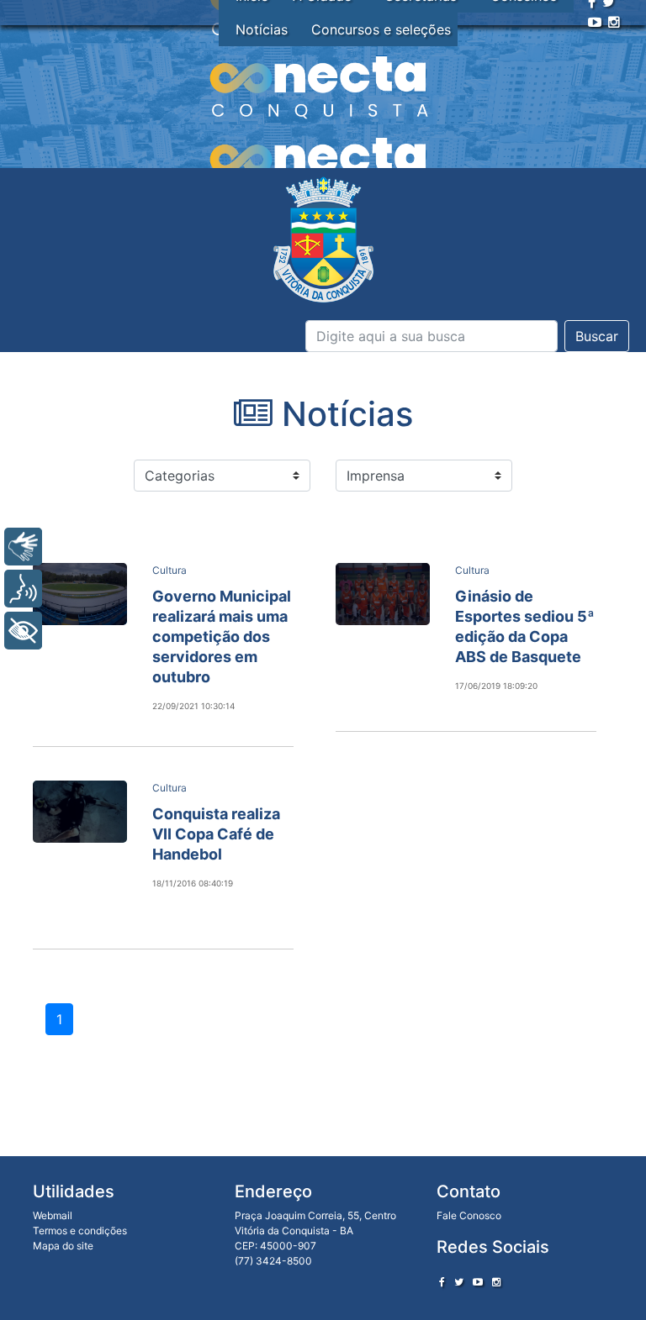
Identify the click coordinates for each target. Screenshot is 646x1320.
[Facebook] (442, 1281)
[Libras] (23, 546)
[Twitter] (458, 1281)
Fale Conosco (469, 1215)
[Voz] (23, 588)
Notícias (262, 29)
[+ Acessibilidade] (23, 630)
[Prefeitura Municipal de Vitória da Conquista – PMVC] (323, 239)
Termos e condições (80, 1230)
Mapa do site (63, 1245)
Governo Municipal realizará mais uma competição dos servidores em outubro (221, 636)
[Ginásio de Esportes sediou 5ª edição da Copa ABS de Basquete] (383, 594)
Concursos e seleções (381, 29)
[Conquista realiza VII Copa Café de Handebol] (80, 812)
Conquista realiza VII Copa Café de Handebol (216, 834)
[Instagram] (614, 21)
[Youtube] (594, 21)
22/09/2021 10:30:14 (193, 706)
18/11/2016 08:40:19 (192, 883)
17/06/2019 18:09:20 (496, 686)
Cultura (169, 570)
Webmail (52, 1215)
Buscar (596, 336)
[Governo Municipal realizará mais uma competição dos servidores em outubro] (80, 594)
